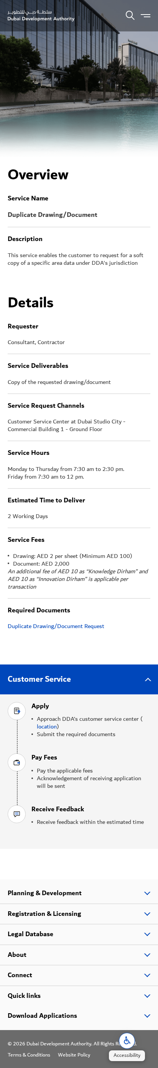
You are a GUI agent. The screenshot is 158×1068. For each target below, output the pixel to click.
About (17, 955)
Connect (20, 975)
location (47, 726)
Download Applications (42, 1016)
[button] (127, 1041)
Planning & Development (45, 893)
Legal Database (30, 934)
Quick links (24, 996)
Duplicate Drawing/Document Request (56, 626)
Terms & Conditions (29, 1055)
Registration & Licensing (44, 914)
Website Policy (74, 1055)
